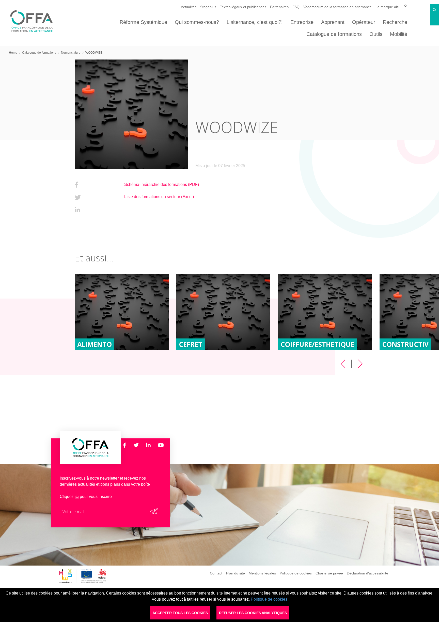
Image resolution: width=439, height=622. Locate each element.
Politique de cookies (296, 573)
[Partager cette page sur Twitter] (78, 197)
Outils (375, 34)
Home (13, 52)
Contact (216, 573)
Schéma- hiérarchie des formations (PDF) (161, 184)
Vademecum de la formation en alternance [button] (337, 7)
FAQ (296, 7)
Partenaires (279, 7)
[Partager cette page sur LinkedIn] (77, 210)
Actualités (188, 7)
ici (77, 496)
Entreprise (301, 22)
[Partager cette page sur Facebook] (77, 184)
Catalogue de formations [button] (334, 34)
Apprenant (332, 22)
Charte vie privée (329, 573)
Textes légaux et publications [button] (243, 7)
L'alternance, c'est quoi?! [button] (255, 22)
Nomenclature (71, 52)
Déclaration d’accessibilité (367, 573)
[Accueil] (31, 30)
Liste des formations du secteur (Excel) (159, 197)
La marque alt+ (387, 7)
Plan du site (235, 573)
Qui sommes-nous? (197, 22)
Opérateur (363, 22)
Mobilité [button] (398, 34)
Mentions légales (262, 573)
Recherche (395, 22)
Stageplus (208, 7)
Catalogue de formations (39, 52)
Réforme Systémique (143, 22)
